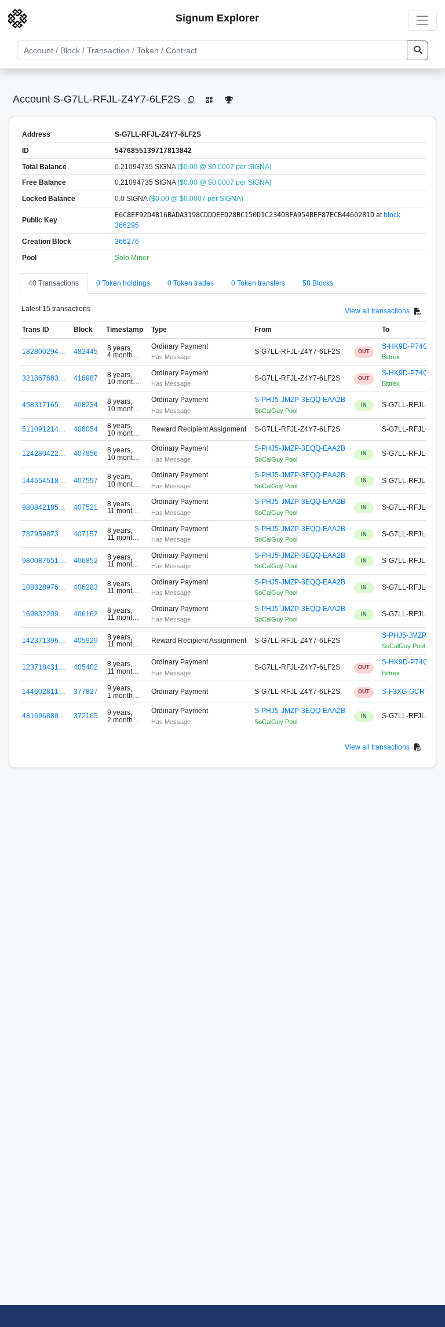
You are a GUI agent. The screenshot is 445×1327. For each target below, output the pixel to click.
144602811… (43, 692)
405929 (86, 641)
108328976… (43, 587)
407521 (86, 507)
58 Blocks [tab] (317, 283)
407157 (86, 534)
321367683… (43, 378)
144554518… (43, 481)
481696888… (43, 716)
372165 (86, 716)
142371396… (43, 641)
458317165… (43, 405)
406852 (86, 561)
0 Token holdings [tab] (123, 283)
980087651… (43, 561)
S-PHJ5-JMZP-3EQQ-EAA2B (299, 400)
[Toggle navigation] (422, 20)
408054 (86, 429)
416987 (86, 378)
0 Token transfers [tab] (258, 283)
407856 (86, 453)
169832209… (43, 614)
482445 (86, 352)
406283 (86, 587)
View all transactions (377, 311)
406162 (86, 614)
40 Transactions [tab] (53, 283)
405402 (86, 667)
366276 (127, 241)
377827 (86, 692)
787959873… (43, 534)
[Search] (417, 50)
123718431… (43, 667)
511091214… (43, 429)
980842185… (43, 507)
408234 (86, 405)
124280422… (43, 453)
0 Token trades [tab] (190, 283)
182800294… (43, 352)
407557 (86, 481)
